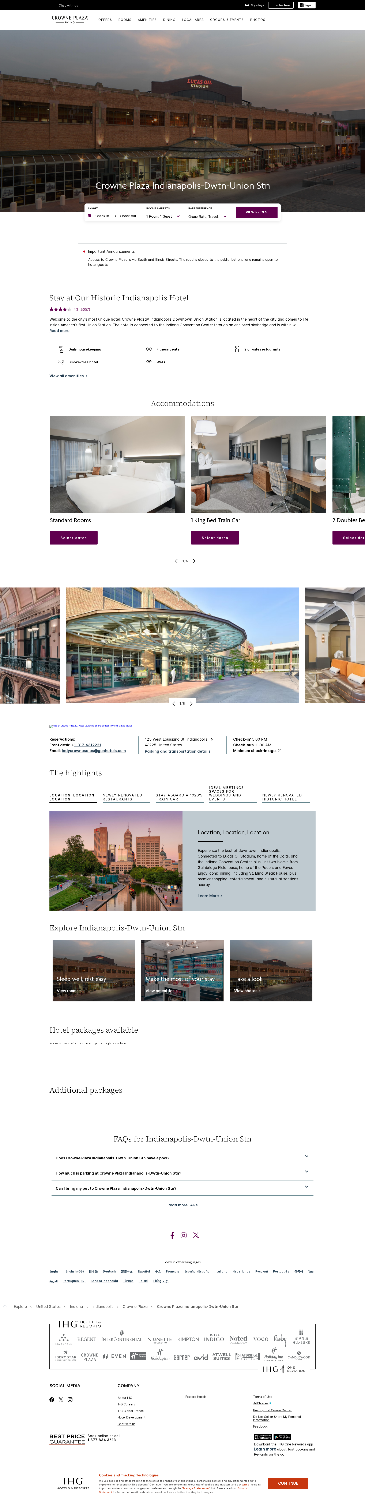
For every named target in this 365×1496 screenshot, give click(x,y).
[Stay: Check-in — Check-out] (113, 216)
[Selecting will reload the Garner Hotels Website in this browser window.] (182, 1356)
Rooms (125, 19)
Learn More (208, 896)
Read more (59, 330)
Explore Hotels (195, 1396)
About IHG (125, 1398)
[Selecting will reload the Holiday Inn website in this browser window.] (160, 1356)
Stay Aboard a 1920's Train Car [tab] (179, 797)
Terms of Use (262, 1396)
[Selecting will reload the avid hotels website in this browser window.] (201, 1356)
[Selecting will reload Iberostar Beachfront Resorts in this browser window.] (66, 1356)
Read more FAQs (183, 1205)
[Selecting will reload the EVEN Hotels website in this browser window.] (114, 1356)
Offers (105, 19)
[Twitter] (61, 1400)
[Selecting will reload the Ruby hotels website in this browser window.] (280, 1338)
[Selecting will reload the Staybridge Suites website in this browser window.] (248, 1356)
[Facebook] (52, 1400)
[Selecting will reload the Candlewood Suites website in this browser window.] (298, 1356)
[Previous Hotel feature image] (174, 703)
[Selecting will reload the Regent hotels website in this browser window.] (86, 1338)
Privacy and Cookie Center (272, 1410)
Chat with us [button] (68, 5)
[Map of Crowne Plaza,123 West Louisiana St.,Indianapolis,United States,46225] (90, 725)
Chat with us (126, 1424)
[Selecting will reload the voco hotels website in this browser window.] (260, 1338)
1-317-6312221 (87, 745)
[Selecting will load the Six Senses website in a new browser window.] (64, 1338)
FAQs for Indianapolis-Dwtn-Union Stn (182, 1139)
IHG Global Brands (131, 1411)
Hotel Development (132, 1417)
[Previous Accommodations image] (176, 561)
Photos (258, 19)
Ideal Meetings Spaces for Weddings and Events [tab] (226, 793)
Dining (169, 19)
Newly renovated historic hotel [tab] (282, 797)
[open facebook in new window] (170, 1235)
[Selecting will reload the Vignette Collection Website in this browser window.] (160, 1338)
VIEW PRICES (256, 212)
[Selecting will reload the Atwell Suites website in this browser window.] (221, 1356)
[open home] (6, 1306)
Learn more (265, 1449)
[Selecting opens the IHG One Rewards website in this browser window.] (284, 1369)
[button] (307, 5)
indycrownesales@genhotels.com (94, 750)
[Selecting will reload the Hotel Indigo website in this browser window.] (214, 1338)
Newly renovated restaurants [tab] (122, 797)
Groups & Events (227, 19)
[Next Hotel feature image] (190, 703)
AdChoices (260, 1403)
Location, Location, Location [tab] (72, 797)
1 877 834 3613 (101, 1440)
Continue (288, 1483)
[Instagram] (70, 1400)
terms (245, 1484)
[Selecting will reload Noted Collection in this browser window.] (238, 1338)
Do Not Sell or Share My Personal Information (277, 1418)
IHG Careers (126, 1404)
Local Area (193, 19)
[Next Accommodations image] (193, 561)
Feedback (260, 1426)
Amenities (147, 19)
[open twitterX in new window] (193, 1235)
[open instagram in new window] (181, 1235)
